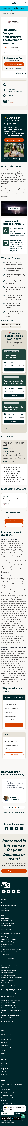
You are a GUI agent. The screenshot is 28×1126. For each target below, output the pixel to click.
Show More (4, 196)
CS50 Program (5, 937)
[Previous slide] (4, 807)
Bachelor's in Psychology (8, 970)
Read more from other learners (14, 813)
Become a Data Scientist (8, 1013)
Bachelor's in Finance (7, 972)
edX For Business (6, 1039)
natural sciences (8, 13)
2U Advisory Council (8, 1048)
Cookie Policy (5, 1089)
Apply (18, 1113)
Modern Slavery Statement (9, 1098)
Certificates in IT (6, 954)
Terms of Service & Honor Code (11, 1084)
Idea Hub (4, 1063)
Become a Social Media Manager (11, 1008)
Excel (2, 915)
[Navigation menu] (2, 3)
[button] (4, 891)
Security (3, 1071)
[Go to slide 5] (18, 807)
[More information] (19, 159)
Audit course (22, 73)
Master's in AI (5, 983)
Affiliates (4, 1042)
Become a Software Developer (10, 1015)
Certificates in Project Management (11, 949)
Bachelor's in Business (8, 975)
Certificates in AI (6, 947)
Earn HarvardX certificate (14, 64)
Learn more (15, 10)
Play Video (15, 208)
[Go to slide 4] (15, 807)
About (3, 1037)
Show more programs (14, 429)
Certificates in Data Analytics (9, 952)
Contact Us (5, 1066)
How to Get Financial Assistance (10, 1003)
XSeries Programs (6, 944)
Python (3, 903)
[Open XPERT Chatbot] (23, 1115)
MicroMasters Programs (8, 939)
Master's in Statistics (7, 980)
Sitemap (3, 1100)
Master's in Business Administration (11, 978)
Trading (3, 908)
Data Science (5, 918)
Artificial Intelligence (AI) (8, 905)
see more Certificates (7, 958)
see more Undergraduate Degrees (11, 989)
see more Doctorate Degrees (9, 993)
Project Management (7, 923)
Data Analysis (5, 910)
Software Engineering (7, 920)
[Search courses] (25, 3)
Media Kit (4, 1074)
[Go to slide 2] (9, 807)
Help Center (5, 1069)
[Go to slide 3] (12, 807)
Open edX (4, 1045)
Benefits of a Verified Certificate (10, 1000)
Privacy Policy (5, 1087)
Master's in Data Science (8, 985)
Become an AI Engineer (8, 1018)
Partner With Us (6, 1034)
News (3, 1053)
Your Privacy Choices (8, 1103)
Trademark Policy (7, 1095)
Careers (3, 1050)
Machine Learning (6, 925)
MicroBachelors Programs (9, 942)
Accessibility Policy (7, 1092)
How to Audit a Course (8, 1005)
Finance (3, 913)
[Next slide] (23, 807)
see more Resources (7, 1021)
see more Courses (6, 929)
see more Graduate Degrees (9, 991)
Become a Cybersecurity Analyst (11, 1010)
